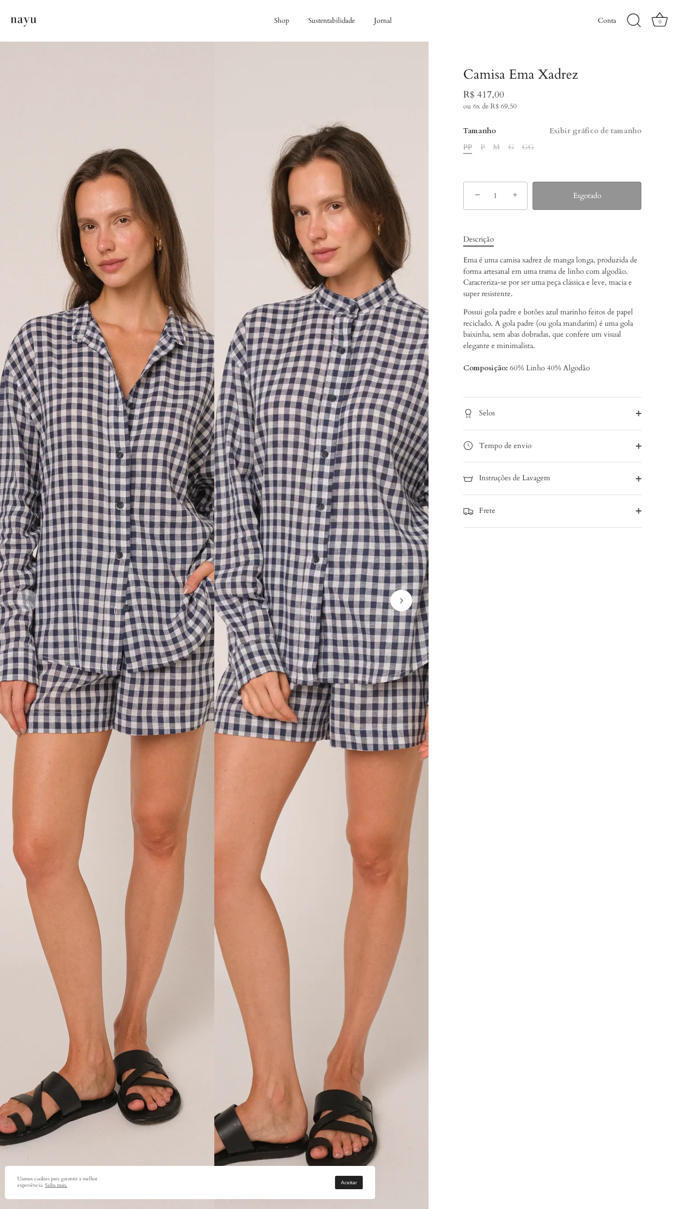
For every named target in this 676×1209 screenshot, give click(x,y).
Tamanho (552, 130)
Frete (486, 510)
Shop (281, 20)
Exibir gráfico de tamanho (595, 131)
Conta (607, 20)
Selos (486, 413)
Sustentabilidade (331, 20)
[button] (27, 600)
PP (467, 147)
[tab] (483, 239)
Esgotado (587, 196)
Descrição (478, 239)
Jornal (383, 20)
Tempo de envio (504, 446)
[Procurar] (634, 21)
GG (528, 147)
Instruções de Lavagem (513, 478)
